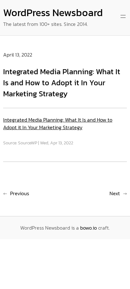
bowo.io (88, 228)
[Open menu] (123, 16)
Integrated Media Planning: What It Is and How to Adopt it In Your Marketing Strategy (57, 123)
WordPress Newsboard (53, 12)
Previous (19, 193)
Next (114, 193)
